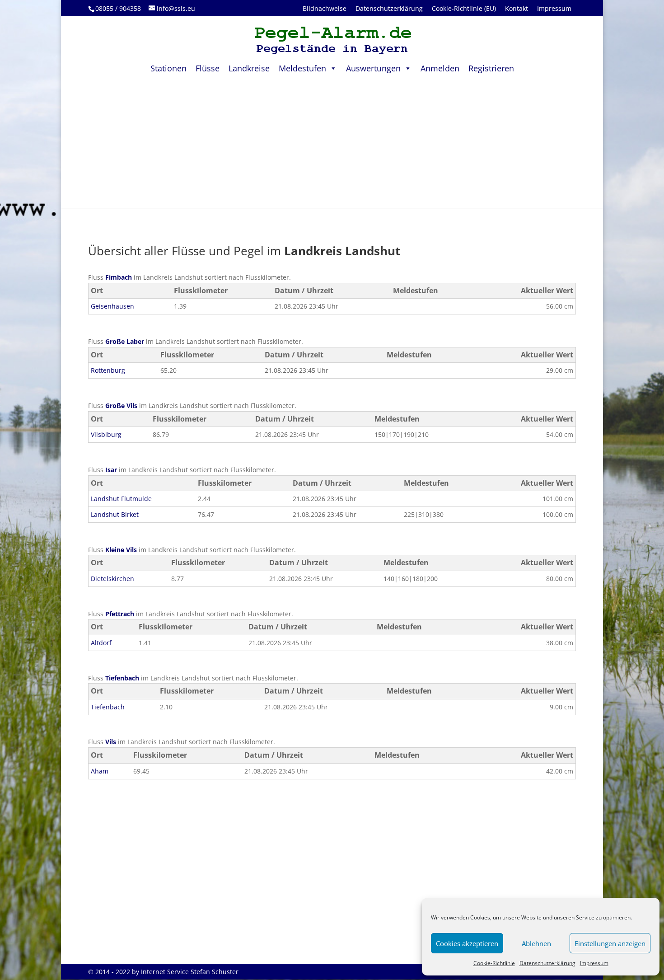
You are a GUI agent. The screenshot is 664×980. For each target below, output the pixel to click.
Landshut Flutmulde (121, 498)
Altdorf (101, 642)
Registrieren (491, 68)
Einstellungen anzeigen (610, 943)
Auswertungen (373, 68)
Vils (110, 741)
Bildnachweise (324, 8)
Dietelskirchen (112, 578)
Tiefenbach (122, 678)
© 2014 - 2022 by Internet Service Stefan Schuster (163, 971)
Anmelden (440, 68)
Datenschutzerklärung (547, 963)
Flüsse (208, 68)
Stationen (168, 68)
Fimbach (118, 277)
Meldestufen (302, 68)
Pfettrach (119, 614)
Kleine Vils (121, 549)
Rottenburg (108, 370)
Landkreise (249, 68)
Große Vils (121, 405)
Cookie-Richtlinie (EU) (464, 8)
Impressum (594, 963)
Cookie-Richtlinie (494, 963)
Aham (99, 771)
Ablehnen (536, 943)
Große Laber (124, 341)
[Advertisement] (332, 144)
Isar (111, 469)
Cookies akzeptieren (467, 943)
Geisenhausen (112, 306)
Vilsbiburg (106, 434)
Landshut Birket (115, 514)
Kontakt (516, 8)
